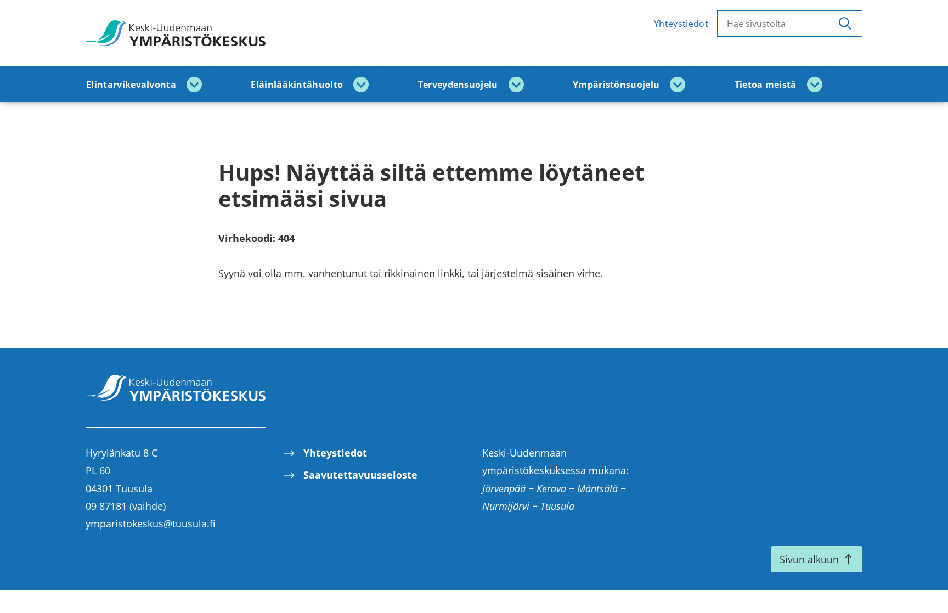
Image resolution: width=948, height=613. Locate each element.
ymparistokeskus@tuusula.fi (151, 523)
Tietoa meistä (766, 84)
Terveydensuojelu (458, 84)
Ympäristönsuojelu (616, 84)
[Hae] (845, 23)
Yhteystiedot (681, 24)
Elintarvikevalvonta (131, 84)
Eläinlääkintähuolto (297, 84)
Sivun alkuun (809, 559)
